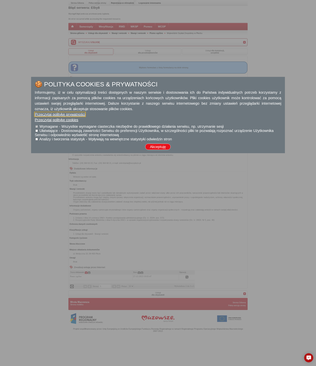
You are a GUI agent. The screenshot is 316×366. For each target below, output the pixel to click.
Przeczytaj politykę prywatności (60, 114)
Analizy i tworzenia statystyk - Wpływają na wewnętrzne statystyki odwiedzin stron (105, 139)
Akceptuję (158, 147)
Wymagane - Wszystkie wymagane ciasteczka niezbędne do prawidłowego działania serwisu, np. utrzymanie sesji (132, 126)
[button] (308, 357)
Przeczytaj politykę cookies (56, 120)
